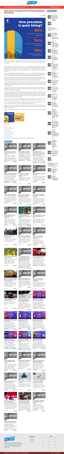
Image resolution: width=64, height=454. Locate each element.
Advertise (32, 439)
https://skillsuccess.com (8, 133)
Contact (32, 440)
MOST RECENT (11, 7)
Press (32, 438)
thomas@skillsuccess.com (9, 127)
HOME (6, 7)
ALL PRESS (17, 7)
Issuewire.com (20, 66)
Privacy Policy (57, 453)
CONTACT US (22, 7)
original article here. (30, 137)
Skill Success (21, 73)
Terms (52, 453)
